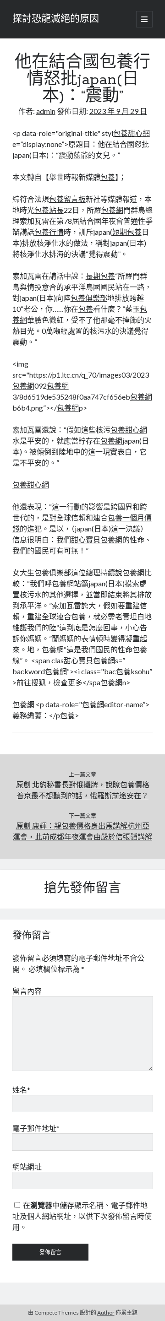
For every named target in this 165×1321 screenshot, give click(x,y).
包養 (107, 177)
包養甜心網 (131, 133)
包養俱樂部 (89, 297)
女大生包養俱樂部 (41, 572)
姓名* (21, 1089)
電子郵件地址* (36, 1128)
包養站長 (49, 210)
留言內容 (27, 990)
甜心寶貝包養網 (96, 539)
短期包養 (127, 231)
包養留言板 (67, 199)
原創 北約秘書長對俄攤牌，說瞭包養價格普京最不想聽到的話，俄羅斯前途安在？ (82, 790)
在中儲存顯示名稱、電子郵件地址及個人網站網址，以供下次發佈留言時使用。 (82, 1216)
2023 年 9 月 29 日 (118, 111)
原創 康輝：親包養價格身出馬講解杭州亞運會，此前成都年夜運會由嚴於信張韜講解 (82, 831)
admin (45, 111)
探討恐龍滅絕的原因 (55, 19)
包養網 (112, 210)
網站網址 (27, 1166)
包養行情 (49, 231)
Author (106, 1312)
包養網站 (66, 583)
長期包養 (100, 275)
